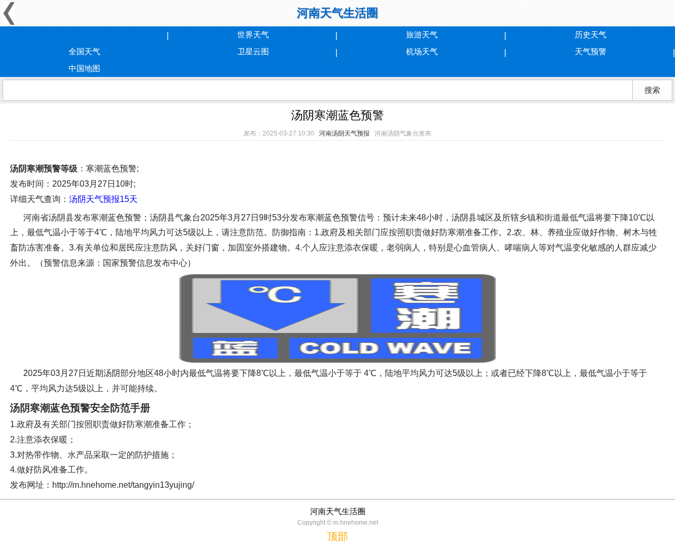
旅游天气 (422, 34)
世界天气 (253, 34)
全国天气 (84, 51)
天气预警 (590, 51)
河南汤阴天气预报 (344, 133)
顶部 (337, 536)
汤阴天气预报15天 (103, 199)
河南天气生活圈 (337, 13)
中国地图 (84, 68)
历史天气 (590, 34)
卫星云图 (253, 51)
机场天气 (422, 51)
